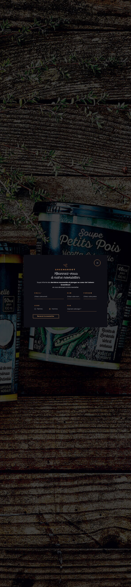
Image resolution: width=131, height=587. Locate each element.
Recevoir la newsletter (45, 316)
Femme (39, 309)
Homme (55, 309)
